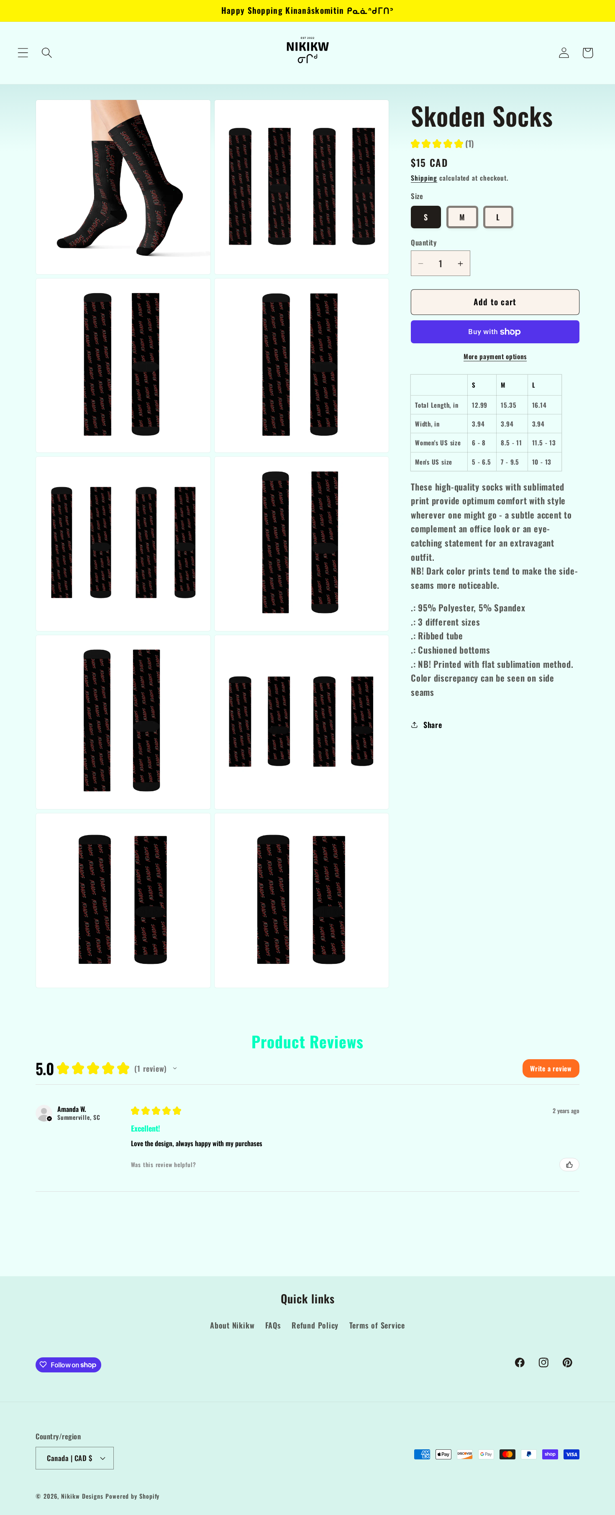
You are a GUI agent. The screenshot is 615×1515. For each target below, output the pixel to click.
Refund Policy (315, 1325)
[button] (23, 53)
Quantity (423, 243)
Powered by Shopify (132, 1495)
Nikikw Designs (82, 1495)
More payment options (495, 356)
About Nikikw (232, 1325)
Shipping (424, 178)
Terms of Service (377, 1325)
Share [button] (432, 724)
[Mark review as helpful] (569, 1164)
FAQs (273, 1325)
